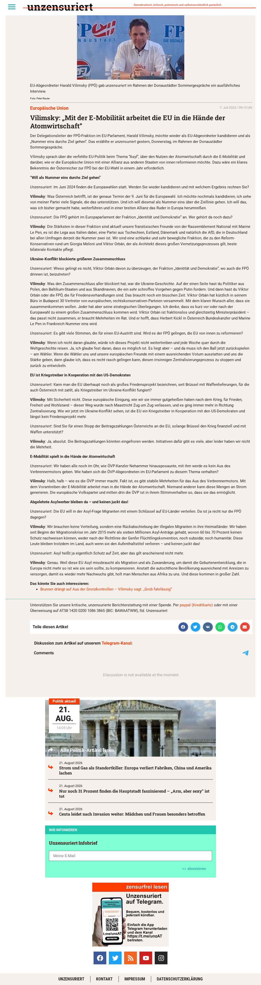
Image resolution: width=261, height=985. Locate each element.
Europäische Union (49, 108)
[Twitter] (115, 958)
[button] (12, 7)
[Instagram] (161, 958)
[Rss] (130, 958)
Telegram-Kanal (116, 643)
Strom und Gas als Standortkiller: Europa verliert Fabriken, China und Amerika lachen (135, 770)
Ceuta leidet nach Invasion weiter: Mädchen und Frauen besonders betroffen (132, 814)
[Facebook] (100, 958)
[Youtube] (145, 958)
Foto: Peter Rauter (40, 98)
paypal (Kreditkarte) (196, 605)
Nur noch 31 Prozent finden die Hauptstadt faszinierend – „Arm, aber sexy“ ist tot (134, 793)
